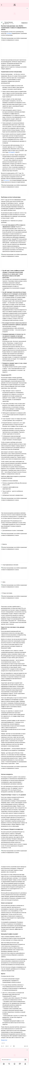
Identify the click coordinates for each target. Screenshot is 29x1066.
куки (10, 1059)
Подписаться (24, 22)
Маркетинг (7, 23)
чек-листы (6, 180)
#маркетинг (4, 1040)
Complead (9, 33)
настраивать (11, 152)
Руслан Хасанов (9, 22)
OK (25, 1059)
